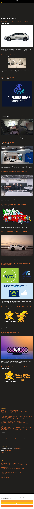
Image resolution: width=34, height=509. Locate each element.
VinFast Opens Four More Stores (8, 142)
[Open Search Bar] (31, 2)
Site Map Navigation (4, 474)
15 (15, 438)
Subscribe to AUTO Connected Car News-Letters (9, 476)
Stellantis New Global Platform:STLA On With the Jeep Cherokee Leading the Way (15, 423)
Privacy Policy (3, 473)
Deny (17, 503)
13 (6, 438)
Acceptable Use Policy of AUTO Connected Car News (10, 463)
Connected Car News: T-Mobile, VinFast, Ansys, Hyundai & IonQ (14, 366)
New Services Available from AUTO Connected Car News (11, 472)
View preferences (17, 505)
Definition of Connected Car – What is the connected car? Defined (12, 468)
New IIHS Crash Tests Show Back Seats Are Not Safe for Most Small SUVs (16, 115)
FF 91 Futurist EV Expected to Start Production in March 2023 (14, 171)
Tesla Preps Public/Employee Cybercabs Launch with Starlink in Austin (13, 422)
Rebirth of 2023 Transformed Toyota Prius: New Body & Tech (14, 231)
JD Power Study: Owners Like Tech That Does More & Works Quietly (12, 418)
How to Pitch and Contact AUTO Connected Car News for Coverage (12, 469)
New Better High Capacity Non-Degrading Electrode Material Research (16, 306)
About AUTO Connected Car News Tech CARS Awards (10, 462)
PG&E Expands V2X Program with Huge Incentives (9, 410)
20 (6, 440)
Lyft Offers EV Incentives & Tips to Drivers (10, 332)
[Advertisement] (17, 10)
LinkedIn (2, 452)
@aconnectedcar (8, 450)
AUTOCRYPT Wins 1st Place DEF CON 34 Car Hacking (10, 421)
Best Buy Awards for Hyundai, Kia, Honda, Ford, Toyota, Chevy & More (16, 21)
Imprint (2, 471)
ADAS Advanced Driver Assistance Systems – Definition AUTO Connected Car (14, 464)
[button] (32, 495)
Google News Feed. (18, 448)
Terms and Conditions (5, 477)
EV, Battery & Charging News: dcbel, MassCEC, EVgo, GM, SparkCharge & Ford (14, 429)
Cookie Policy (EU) (4, 467)
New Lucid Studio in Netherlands (8, 54)
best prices (15, 456)
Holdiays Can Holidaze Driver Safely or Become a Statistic (13, 204)
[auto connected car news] (1, 2)
